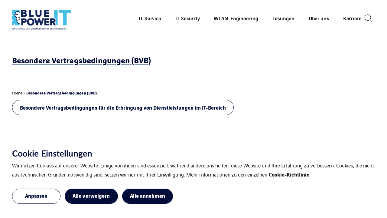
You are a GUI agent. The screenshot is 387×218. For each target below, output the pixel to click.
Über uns (319, 18)
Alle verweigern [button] (91, 195)
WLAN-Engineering (236, 18)
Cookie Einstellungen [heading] (52, 154)
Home (17, 93)
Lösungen (283, 18)
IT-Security (187, 18)
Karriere (352, 18)
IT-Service (150, 18)
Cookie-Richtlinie (289, 174)
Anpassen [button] (36, 195)
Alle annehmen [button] (147, 195)
